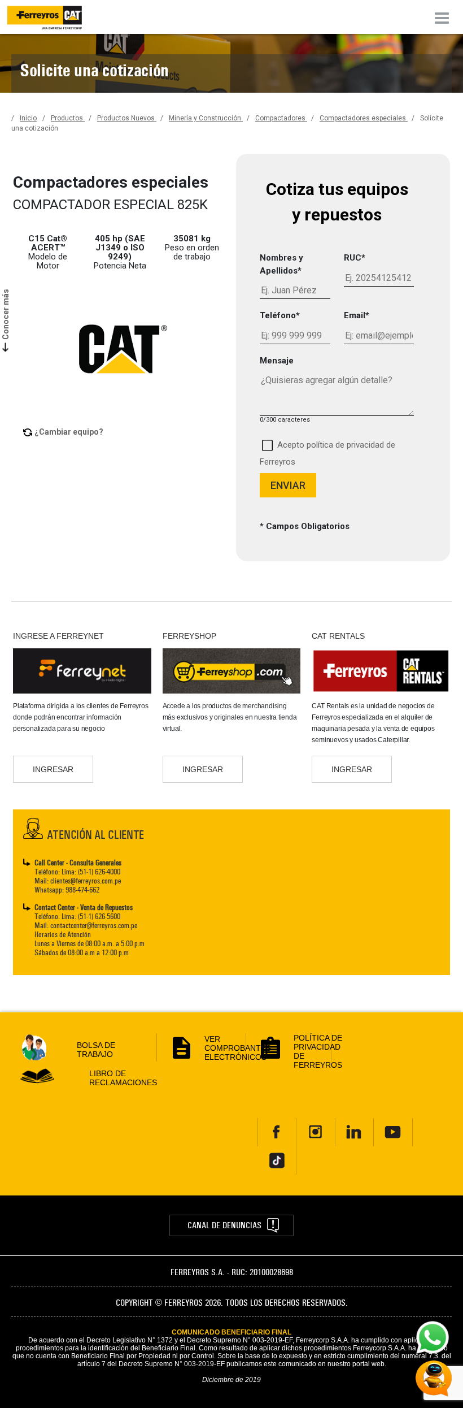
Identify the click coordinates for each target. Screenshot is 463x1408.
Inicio (28, 118)
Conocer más (5, 314)
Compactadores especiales (364, 118)
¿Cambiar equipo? (68, 431)
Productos (68, 118)
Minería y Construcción (206, 118)
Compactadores (281, 118)
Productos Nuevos (126, 118)
